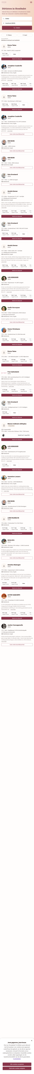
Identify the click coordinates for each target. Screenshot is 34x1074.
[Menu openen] (31, 2)
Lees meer (9, 80)
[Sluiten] (32, 1041)
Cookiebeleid (17, 1059)
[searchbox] (17, 19)
